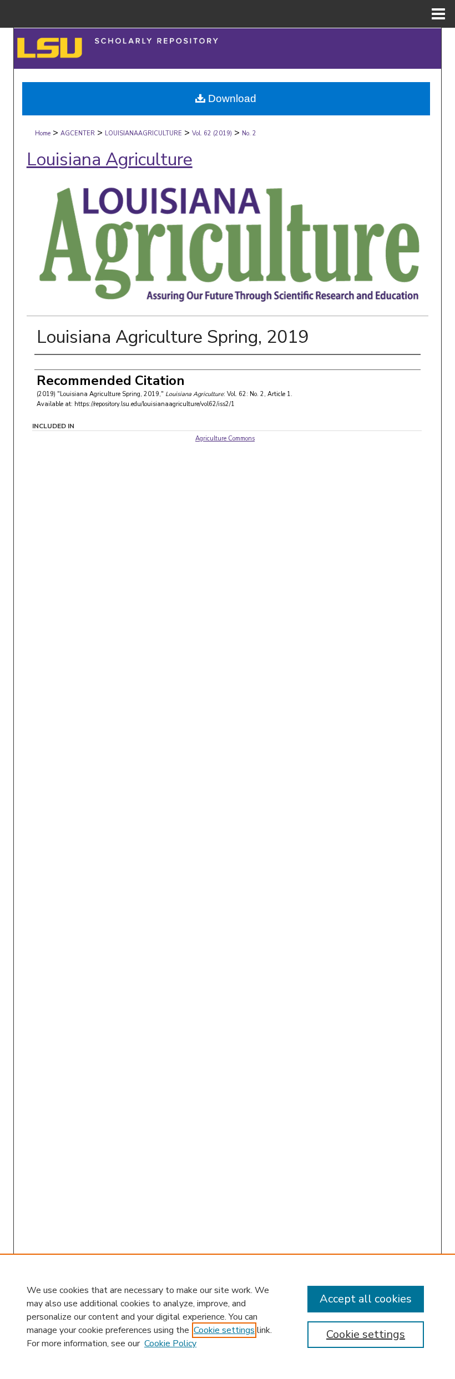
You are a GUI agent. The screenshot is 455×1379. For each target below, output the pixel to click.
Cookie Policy (170, 1343)
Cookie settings (224, 1330)
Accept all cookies (366, 1298)
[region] (227, 1316)
